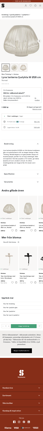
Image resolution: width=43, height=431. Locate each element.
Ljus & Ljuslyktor (15, 14)
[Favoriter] (30, 5)
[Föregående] (4, 41)
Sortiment (6, 395)
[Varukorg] (35, 5)
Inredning (5, 14)
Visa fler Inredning (9, 304)
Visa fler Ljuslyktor (9, 311)
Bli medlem (37, 99)
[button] (5, 83)
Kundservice (7, 388)
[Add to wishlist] (12, 230)
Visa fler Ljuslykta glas (10, 307)
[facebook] (14, 422)
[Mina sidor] (25, 5)
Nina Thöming (6, 74)
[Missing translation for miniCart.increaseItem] (8, 326)
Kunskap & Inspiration (11, 411)
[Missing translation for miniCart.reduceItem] (3, 326)
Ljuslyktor (25, 14)
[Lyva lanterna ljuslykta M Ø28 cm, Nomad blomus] (21, 40)
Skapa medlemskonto (22, 351)
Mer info (37, 122)
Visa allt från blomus (9, 242)
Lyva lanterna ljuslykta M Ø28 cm (12, 17)
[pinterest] (24, 422)
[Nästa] (39, 41)
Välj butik (37, 127)
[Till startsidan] (3, 6)
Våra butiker (7, 403)
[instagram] (19, 422)
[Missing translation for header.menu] (40, 5)
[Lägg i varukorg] (16, 230)
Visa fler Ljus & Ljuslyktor (11, 315)
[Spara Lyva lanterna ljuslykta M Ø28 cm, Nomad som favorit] (39, 326)
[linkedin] (29, 422)
